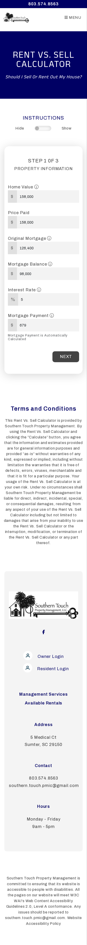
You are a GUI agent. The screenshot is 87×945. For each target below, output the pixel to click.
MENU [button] (74, 17)
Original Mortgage (27, 238)
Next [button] (66, 356)
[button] (44, 630)
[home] (14, 17)
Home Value (21, 187)
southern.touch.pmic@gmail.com (44, 785)
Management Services (43, 694)
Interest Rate (22, 290)
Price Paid (18, 212)
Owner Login (50, 656)
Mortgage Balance (28, 264)
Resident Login (52, 668)
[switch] (43, 128)
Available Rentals (43, 703)
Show (67, 128)
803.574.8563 (43, 4)
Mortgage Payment (29, 315)
